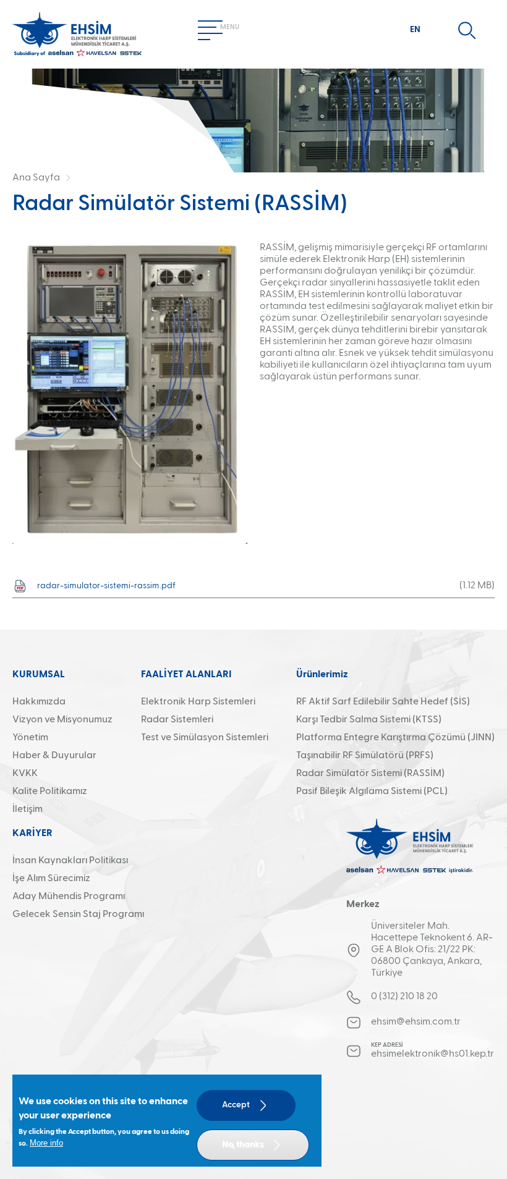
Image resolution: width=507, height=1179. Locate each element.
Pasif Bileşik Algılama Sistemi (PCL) (372, 792)
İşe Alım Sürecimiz (51, 879)
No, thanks (242, 1144)
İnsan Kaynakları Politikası (70, 861)
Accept (236, 1105)
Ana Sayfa (36, 178)
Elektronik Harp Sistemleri (198, 702)
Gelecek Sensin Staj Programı (78, 914)
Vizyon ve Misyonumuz (62, 720)
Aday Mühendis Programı (68, 897)
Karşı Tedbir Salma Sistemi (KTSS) (368, 720)
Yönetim (30, 738)
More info (46, 1142)
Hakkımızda (39, 702)
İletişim (27, 809)
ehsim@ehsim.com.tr (416, 1022)
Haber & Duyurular (54, 756)
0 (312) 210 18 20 (404, 997)
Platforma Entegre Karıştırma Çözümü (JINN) (395, 738)
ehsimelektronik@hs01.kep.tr (432, 1054)
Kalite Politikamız (49, 792)
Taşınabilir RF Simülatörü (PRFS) (364, 756)
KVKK (25, 774)
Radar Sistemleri (177, 720)
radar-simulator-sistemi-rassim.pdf (106, 585)
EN (415, 29)
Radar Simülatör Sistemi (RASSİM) (370, 774)
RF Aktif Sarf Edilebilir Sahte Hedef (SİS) (383, 702)
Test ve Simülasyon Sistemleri (204, 738)
